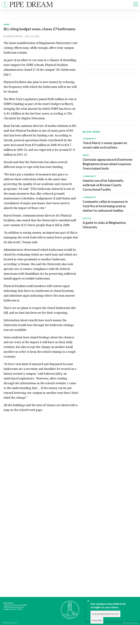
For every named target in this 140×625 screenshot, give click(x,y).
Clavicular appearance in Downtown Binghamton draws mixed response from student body (107, 164)
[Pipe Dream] (70, 608)
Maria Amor (15, 36)
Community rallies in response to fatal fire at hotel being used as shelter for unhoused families (105, 206)
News (7, 24)
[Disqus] (41, 458)
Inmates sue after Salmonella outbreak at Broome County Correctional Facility (103, 185)
